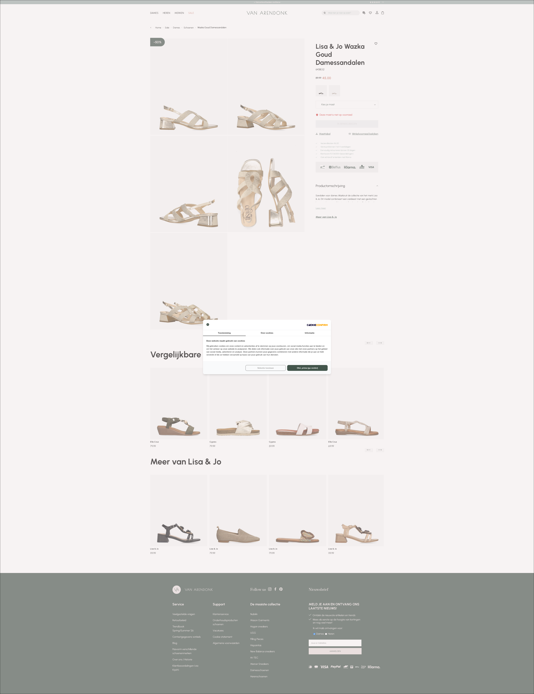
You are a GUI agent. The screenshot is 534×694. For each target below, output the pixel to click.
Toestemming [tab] (224, 333)
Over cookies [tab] (267, 333)
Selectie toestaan (265, 368)
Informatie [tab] (309, 333)
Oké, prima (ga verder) (307, 368)
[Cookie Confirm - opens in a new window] (317, 324)
